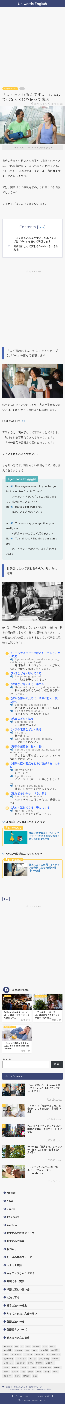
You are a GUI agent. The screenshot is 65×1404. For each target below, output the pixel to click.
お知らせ (12, 1249)
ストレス (33, 1359)
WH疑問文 (55, 1350)
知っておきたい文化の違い (22, 1313)
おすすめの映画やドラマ (21, 1233)
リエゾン (55, 1359)
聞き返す (26, 1376)
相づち (17, 1376)
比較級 (55, 1372)
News (10, 1200)
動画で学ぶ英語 (15, 1281)
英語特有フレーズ (10, 89)
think (27, 1350)
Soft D (52, 1346)
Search (6, 1059)
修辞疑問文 (50, 1363)
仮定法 (30, 1363)
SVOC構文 (7, 1350)
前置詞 (6, 1367)
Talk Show (18, 1350)
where (35, 1350)
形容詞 (6, 1372)
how (28, 1346)
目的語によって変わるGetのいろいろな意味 (36, 248)
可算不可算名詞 (45, 1367)
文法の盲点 (13, 1297)
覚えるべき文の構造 (18, 1337)
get (6, 899)
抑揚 (23, 1372)
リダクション (8, 1363)
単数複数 (15, 1367)
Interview (36, 1346)
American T (8, 1346)
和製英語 (57, 1367)
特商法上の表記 (44, 1396)
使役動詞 (39, 1363)
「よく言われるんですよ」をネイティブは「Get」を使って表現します (35, 239)
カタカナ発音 (8, 1359)
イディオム (40, 1354)
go (22, 1346)
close (41, 227)
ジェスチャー (21, 1359)
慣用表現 (15, 1372)
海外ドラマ (8, 1376)
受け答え (25, 1367)
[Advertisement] (32, 49)
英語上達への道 (15, 1321)
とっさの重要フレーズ (19, 1257)
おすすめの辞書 (15, 1241)
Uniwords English (32, 4)
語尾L (35, 1376)
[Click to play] (23, 421)
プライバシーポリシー (23, 1396)
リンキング (20, 1363)
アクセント (28, 1354)
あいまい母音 (16, 1354)
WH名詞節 (44, 1350)
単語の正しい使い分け (19, 1289)
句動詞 (33, 1367)
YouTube (12, 1225)
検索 (56, 1064)
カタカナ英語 (14, 1265)
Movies (11, 1192)
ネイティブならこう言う (21, 1273)
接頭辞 (38, 1372)
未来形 (47, 1372)
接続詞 (30, 1372)
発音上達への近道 (17, 1305)
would (6, 1354)
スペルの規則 (44, 1359)
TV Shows (13, 1217)
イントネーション (53, 1354)
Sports (11, 1209)
